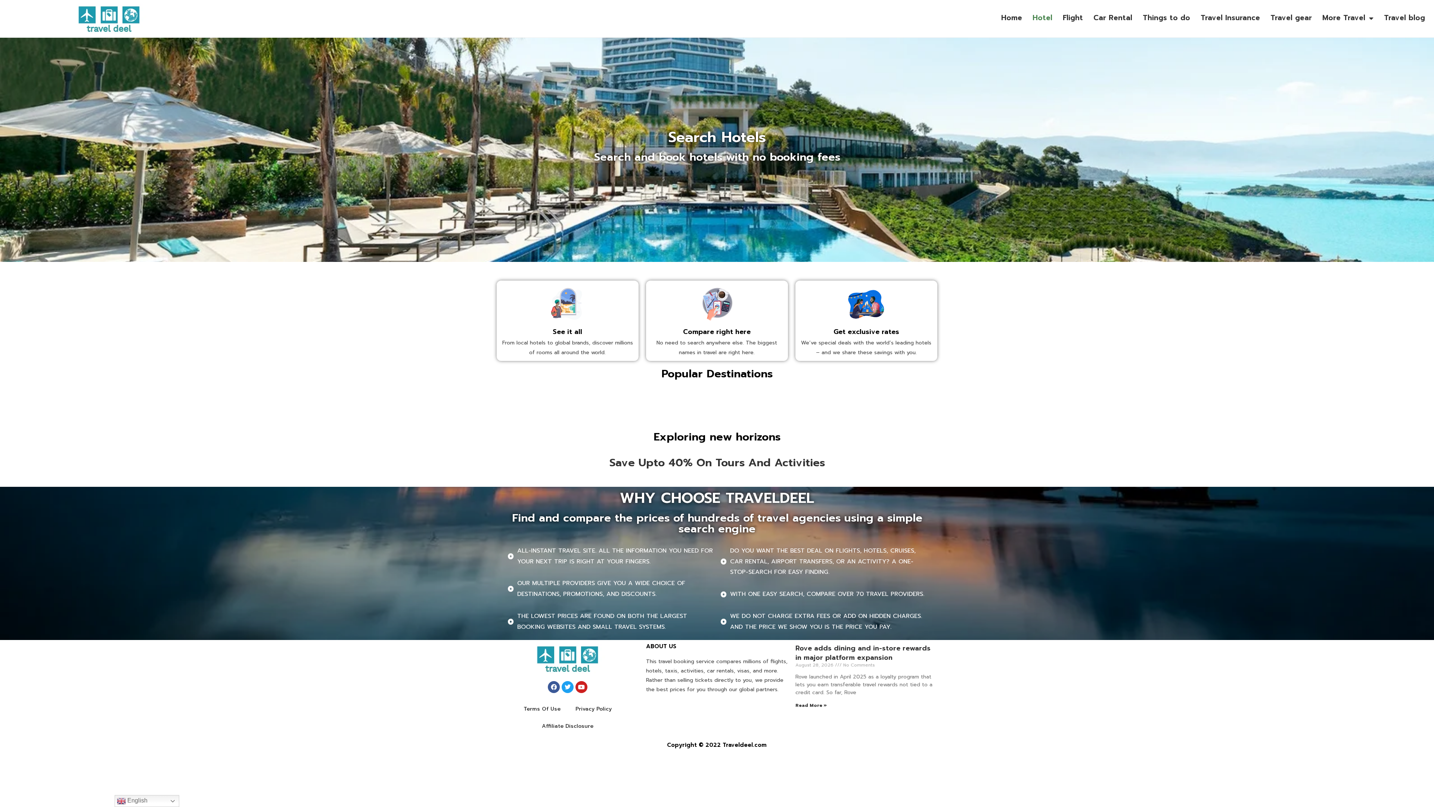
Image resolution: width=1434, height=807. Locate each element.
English (137, 800)
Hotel (1042, 17)
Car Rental (1112, 17)
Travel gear (1291, 17)
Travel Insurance (1230, 17)
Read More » (811, 705)
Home (1011, 17)
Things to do (1166, 17)
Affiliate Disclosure (567, 726)
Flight (1073, 17)
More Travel (1343, 17)
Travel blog (1404, 17)
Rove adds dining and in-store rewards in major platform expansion (863, 653)
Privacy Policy (593, 709)
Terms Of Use (542, 709)
